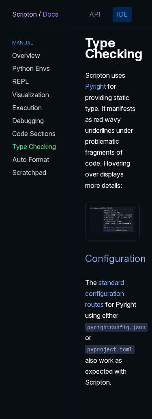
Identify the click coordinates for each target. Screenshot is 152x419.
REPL (20, 81)
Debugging (28, 121)
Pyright (95, 86)
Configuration (115, 258)
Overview (26, 55)
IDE (122, 14)
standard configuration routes (104, 293)
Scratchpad (29, 172)
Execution (27, 108)
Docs (50, 14)
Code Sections (34, 134)
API (95, 14)
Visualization (30, 95)
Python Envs (31, 68)
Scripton (24, 14)
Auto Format (30, 159)
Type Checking (34, 147)
